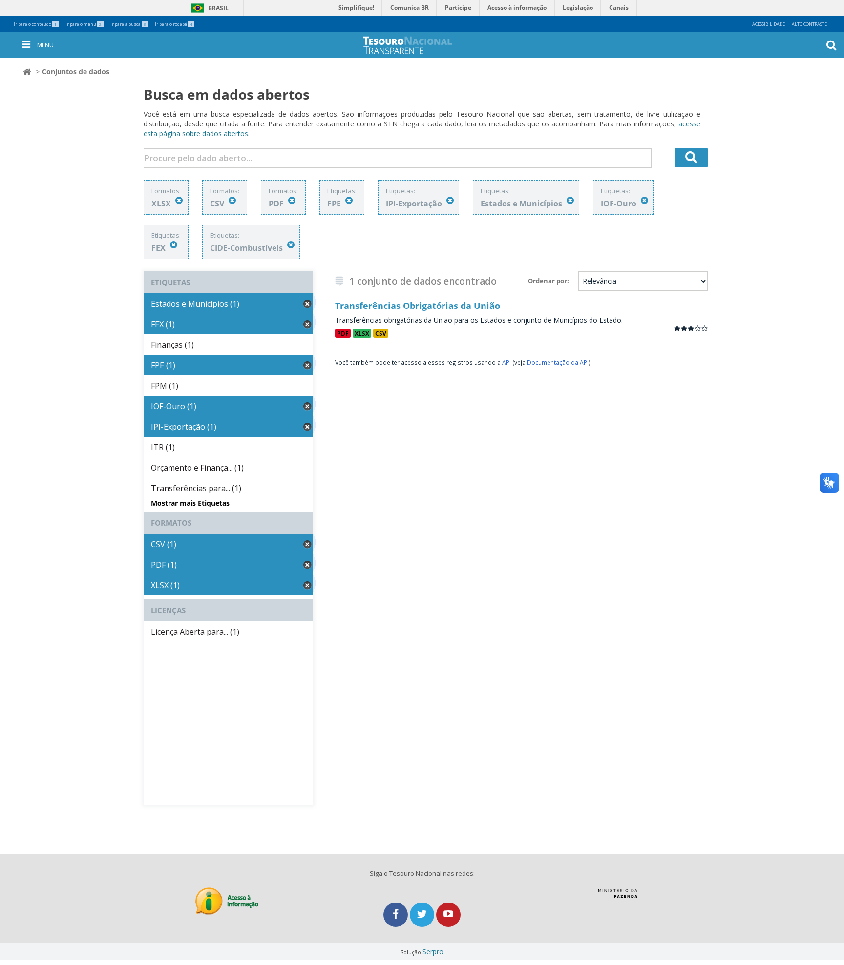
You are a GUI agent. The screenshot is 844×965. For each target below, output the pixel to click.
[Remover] (179, 200)
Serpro (432, 951)
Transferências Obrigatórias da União (417, 305)
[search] (691, 157)
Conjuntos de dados (75, 71)
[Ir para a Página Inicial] (415, 45)
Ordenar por (547, 280)
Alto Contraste (809, 24)
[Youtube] (448, 914)
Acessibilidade (768, 24)
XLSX (362, 333)
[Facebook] (396, 914)
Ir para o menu (83, 24)
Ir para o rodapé (173, 24)
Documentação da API (558, 362)
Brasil (208, 8)
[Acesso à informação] (226, 901)
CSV (380, 333)
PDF (343, 333)
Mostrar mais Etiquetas (190, 503)
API (506, 362)
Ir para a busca (128, 24)
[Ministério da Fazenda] (617, 896)
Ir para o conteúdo (35, 24)
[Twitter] (423, 914)
